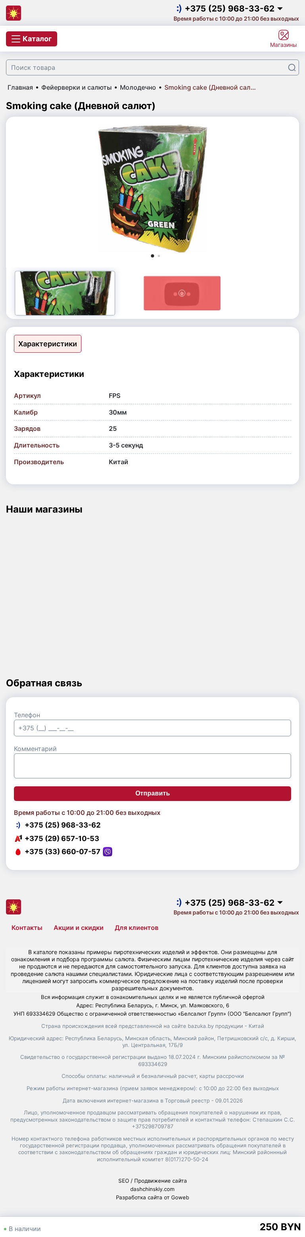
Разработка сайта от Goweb (152, 1197)
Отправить (152, 793)
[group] (152, 189)
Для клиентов (136, 928)
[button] (152, 255)
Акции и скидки (79, 928)
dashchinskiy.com (152, 1189)
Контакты (27, 928)
